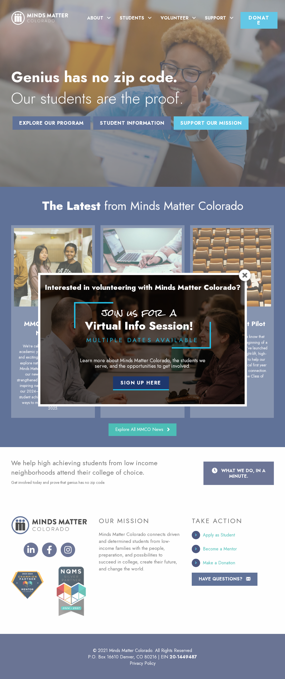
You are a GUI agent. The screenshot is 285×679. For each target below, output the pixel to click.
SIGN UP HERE (141, 382)
